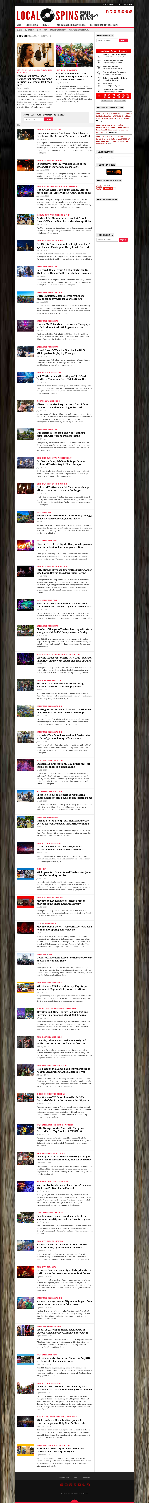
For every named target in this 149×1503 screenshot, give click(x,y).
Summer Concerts (48, 1213)
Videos (25, 73)
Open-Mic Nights (29, 30)
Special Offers (62, 1153)
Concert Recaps (41, 458)
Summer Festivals (61, 70)
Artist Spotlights (22, 70)
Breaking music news (43, 215)
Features (19, 30)
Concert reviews (41, 130)
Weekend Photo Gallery (54, 130)
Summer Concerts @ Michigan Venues (79, 30)
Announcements (41, 1153)
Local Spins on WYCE (34, 70)
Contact (119, 4)
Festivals (39, 761)
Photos (49, 161)
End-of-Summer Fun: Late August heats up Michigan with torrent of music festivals (74, 76)
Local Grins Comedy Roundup (58, 30)
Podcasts (44, 70)
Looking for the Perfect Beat (45, 655)
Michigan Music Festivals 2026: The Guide (71, 25)
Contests (49, 1182)
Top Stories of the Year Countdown (54, 1094)
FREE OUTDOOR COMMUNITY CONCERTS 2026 (104, 25)
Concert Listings (32, 25)
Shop (45, 30)
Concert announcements (44, 983)
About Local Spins (109, 4)
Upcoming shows (72, 70)
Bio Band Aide (128, 4)
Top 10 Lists (40, 1094)
